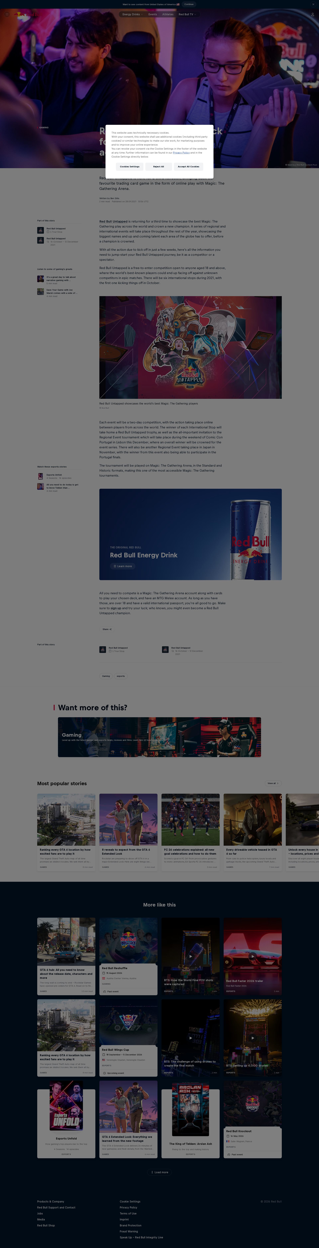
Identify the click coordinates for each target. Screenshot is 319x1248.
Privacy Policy (181, 152)
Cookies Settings (129, 166)
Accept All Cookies (188, 166)
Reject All (158, 166)
